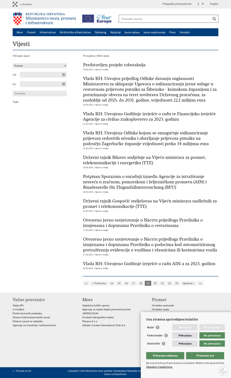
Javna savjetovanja (154, 32)
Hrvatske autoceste (163, 305)
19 (148, 283)
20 (155, 283)
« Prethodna (99, 283)
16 (126, 283)
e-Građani (18, 309)
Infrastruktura (48, 32)
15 (119, 283)
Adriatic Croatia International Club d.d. (104, 325)
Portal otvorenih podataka (27, 313)
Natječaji (115, 32)
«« (86, 283)
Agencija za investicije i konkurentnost (34, 325)
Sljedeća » (189, 283)
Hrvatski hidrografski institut (98, 317)
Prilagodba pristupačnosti (176, 3)
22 (169, 283)
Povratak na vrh (23, 371)
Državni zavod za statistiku (28, 321)
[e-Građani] (28, 4)
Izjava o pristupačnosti (115, 374)
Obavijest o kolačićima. (159, 367)
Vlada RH (18, 305)
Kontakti (185, 32)
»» (200, 283)
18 (140, 283)
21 (162, 283)
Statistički (153, 343)
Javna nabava (132, 32)
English (214, 3)
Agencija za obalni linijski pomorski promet (106, 309)
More (20, 32)
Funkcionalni (154, 335)
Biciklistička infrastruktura (75, 32)
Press (172, 32)
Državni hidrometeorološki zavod (31, 317)
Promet (31, 32)
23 (176, 283)
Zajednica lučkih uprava (95, 305)
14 (111, 283)
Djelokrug (100, 32)
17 (133, 283)
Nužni (150, 327)
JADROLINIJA (90, 313)
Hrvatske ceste (160, 309)
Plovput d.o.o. (90, 321)
